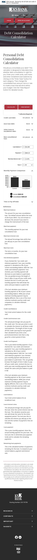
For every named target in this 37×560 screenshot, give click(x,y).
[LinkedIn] (20, 538)
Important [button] (8, 521)
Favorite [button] (7, 526)
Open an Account (25, 20)
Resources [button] (8, 511)
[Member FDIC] (18, 549)
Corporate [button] (8, 516)
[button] (18, 118)
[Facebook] (17, 538)
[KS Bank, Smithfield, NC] (18, 9)
